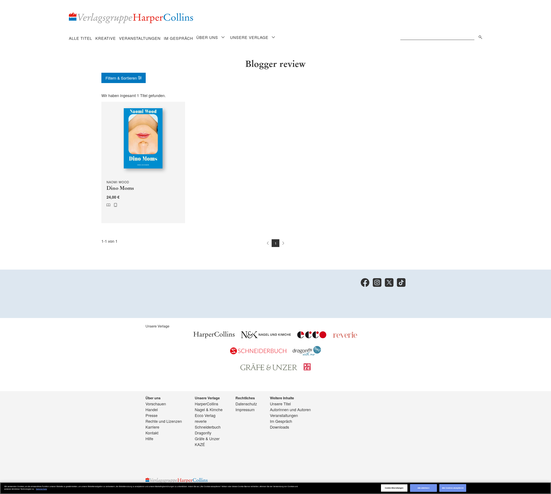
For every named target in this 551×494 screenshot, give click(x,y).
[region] (275, 488)
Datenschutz (246, 403)
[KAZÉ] (307, 368)
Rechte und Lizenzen (163, 421)
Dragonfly (203, 432)
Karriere (152, 427)
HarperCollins (206, 403)
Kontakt (151, 432)
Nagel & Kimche (209, 409)
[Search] (479, 36)
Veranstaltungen (140, 38)
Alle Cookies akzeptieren (453, 488)
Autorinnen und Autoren (290, 409)
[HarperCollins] (214, 336)
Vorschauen (155, 403)
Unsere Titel (280, 403)
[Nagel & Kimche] (266, 336)
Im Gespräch (178, 38)
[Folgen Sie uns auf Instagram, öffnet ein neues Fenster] (377, 282)
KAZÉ (200, 444)
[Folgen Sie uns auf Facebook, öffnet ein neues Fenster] (365, 282)
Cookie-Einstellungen (394, 488)
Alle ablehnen (423, 488)
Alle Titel (80, 38)
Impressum (245, 409)
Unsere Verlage (249, 37)
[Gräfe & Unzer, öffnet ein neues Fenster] (268, 369)
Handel (151, 409)
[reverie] (345, 336)
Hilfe (149, 438)
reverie (201, 421)
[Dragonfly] (307, 354)
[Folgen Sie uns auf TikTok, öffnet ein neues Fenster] (401, 282)
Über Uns (207, 37)
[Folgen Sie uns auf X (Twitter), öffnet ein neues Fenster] (389, 282)
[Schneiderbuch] (258, 352)
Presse (151, 415)
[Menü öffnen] (223, 37)
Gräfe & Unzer (207, 438)
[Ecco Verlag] (311, 336)
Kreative (105, 38)
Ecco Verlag (205, 415)
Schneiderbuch (208, 427)
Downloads (279, 427)
